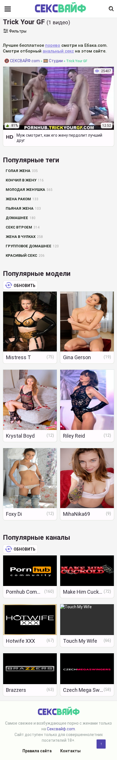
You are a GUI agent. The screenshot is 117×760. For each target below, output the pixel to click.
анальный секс (58, 51)
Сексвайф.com (61, 729)
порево (52, 45)
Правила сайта (37, 751)
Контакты (70, 751)
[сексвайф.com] (60, 8)
